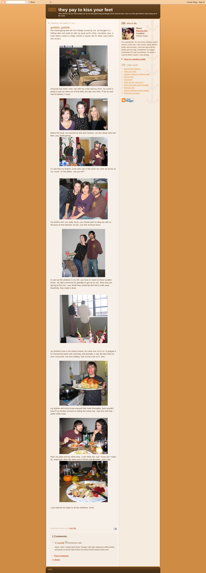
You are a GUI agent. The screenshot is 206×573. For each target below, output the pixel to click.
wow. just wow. (130, 72)
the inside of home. (132, 93)
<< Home (56, 560)
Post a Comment (61, 556)
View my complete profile (135, 59)
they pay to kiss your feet (85, 9)
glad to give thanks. (132, 69)
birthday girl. (129, 88)
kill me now (128, 77)
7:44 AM (60, 543)
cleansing (128, 80)
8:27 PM (73, 528)
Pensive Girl (142, 31)
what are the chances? (133, 82)
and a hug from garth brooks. (136, 85)
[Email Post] (115, 528)
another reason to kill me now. (137, 74)
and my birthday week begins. (136, 91)
